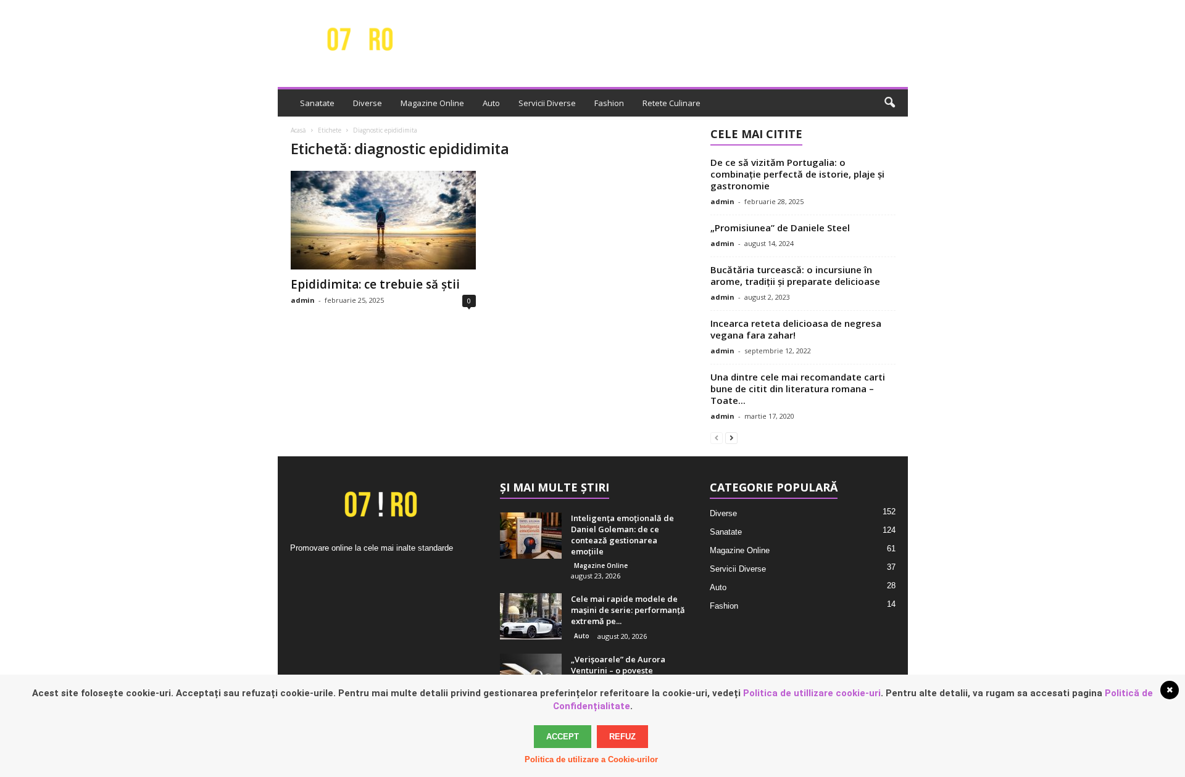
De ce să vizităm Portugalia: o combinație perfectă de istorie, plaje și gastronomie (797, 174)
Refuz (622, 736)
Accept (562, 736)
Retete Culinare (671, 103)
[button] (889, 103)
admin (303, 300)
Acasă (298, 130)
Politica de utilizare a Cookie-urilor (591, 759)
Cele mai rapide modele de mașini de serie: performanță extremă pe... (628, 610)
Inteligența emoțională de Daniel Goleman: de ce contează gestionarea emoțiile (622, 534)
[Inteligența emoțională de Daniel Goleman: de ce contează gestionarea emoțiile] (531, 535)
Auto (491, 103)
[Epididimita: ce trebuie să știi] (383, 220)
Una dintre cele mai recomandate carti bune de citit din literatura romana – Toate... (797, 388)
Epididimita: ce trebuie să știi (375, 284)
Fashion (609, 103)
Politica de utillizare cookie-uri (812, 693)
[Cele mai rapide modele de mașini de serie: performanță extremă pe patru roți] (531, 616)
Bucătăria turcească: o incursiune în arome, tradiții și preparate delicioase (795, 275)
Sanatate (317, 103)
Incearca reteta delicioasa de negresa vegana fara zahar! (795, 329)
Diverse (367, 103)
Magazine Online (432, 103)
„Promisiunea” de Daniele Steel (780, 227)
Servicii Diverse (547, 103)
